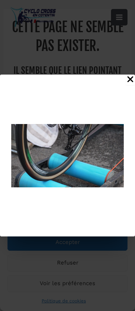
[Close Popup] (130, 80)
